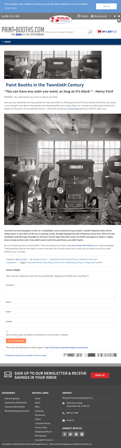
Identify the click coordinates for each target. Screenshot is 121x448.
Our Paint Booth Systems (42, 46)
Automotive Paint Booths (16, 402)
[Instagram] (119, 20)
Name (9, 302)
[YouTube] (119, 16)
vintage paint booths (93, 262)
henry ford (59, 262)
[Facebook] (110, 16)
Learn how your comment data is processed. (66, 347)
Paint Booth (55, 259)
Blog (106, 46)
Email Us (70, 420)
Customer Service (42, 423)
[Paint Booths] (21, 31)
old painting (70, 262)
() (109, 31)
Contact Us (90, 46)
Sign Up (100, 375)
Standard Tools (39, 259)
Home (37, 398)
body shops (48, 262)
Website (9, 321)
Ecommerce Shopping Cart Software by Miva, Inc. (71, 444)
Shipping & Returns (43, 431)
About (37, 402)
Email (8, 312)
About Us (16, 46)
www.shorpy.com (76, 108)
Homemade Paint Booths (83, 245)
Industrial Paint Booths (15, 406)
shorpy (80, 262)
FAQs (37, 406)
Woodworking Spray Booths (17, 411)
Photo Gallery (70, 46)
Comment (10, 285)
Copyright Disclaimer (44, 440)
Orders (84, 16)
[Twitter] (115, 16)
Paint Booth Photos (70, 259)
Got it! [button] (106, 6)
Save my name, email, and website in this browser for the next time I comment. (37, 335)
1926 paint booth (34, 262)
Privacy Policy (41, 427)
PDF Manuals (40, 435)
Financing (39, 411)
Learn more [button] (11, 8)
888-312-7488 (11, 16)
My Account (100, 16)
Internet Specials (12, 398)
